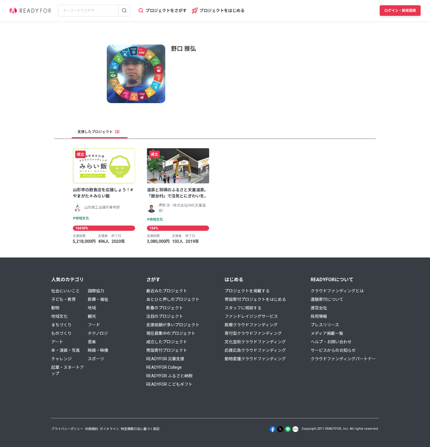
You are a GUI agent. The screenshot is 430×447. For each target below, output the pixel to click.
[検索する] (124, 10)
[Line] (288, 429)
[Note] (295, 429)
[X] (280, 429)
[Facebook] (273, 429)
